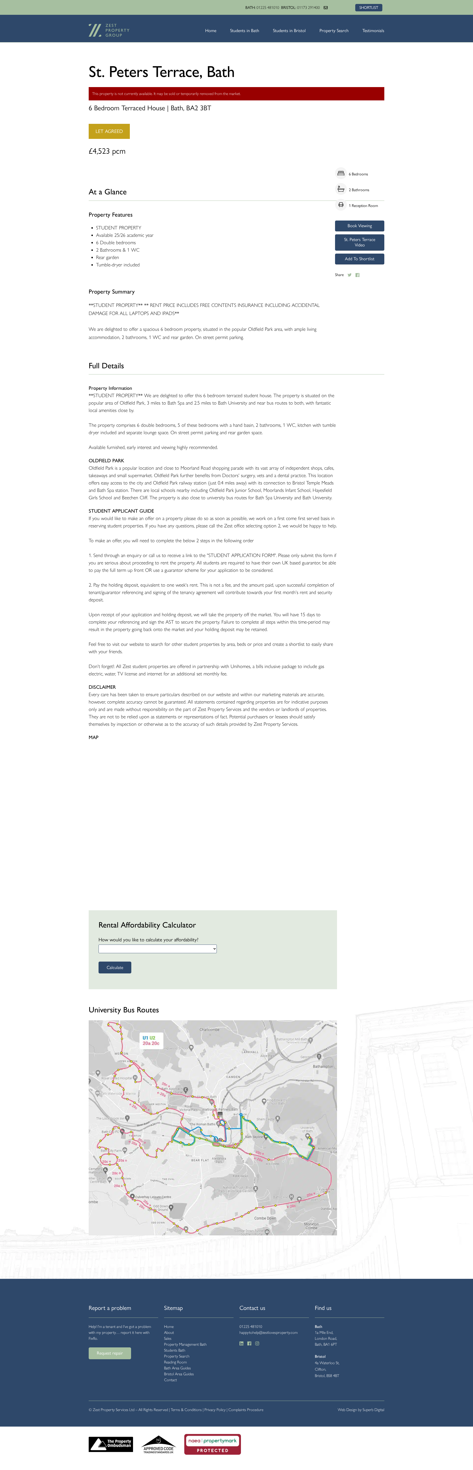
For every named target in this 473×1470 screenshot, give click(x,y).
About (169, 1332)
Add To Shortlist (359, 258)
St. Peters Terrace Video (359, 242)
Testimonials (373, 30)
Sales (167, 1338)
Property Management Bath (185, 1344)
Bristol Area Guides (179, 1374)
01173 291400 (308, 7)
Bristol (320, 1356)
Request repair (110, 1353)
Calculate (115, 967)
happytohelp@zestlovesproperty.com (268, 1332)
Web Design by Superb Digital (361, 1409)
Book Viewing (360, 225)
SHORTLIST (368, 7)
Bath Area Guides (177, 1368)
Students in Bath (244, 30)
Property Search (334, 30)
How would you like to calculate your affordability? (148, 940)
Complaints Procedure (245, 1409)
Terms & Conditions (186, 1409)
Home (210, 30)
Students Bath (174, 1350)
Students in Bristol (289, 30)
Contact (170, 1379)
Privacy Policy (215, 1409)
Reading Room (175, 1362)
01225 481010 (267, 7)
